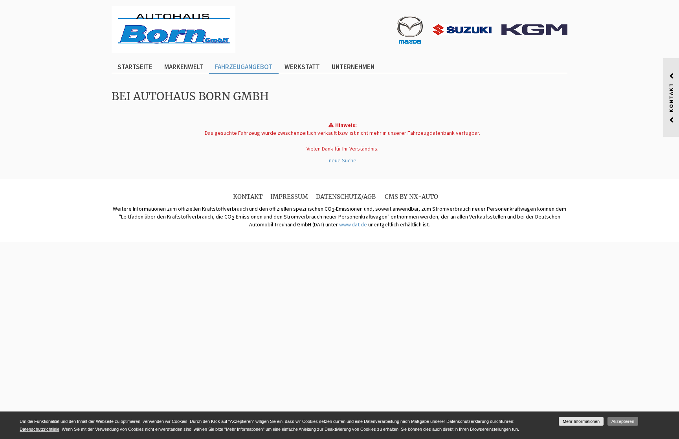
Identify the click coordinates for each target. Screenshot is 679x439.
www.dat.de (353, 224)
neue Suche (342, 160)
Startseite (134, 66)
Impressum (289, 196)
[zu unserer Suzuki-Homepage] (462, 29)
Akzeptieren (622, 421)
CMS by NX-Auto (411, 196)
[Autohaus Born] (173, 29)
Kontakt (247, 196)
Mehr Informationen (581, 421)
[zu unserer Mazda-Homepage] (410, 29)
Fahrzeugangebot (244, 66)
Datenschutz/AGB (346, 196)
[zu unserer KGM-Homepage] (534, 29)
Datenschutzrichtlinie (39, 429)
